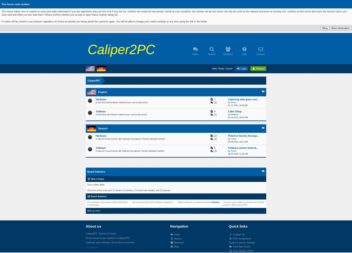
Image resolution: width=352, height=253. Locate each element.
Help (176, 246)
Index (176, 234)
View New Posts (241, 246)
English (102, 92)
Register (260, 68)
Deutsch (102, 128)
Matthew (234, 114)
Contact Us (238, 234)
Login (243, 68)
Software (101, 111)
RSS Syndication (241, 238)
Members (178, 242)
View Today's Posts (243, 251)
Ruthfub (215, 202)
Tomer (233, 102)
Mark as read (93, 211)
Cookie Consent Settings (242, 242)
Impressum (92, 247)
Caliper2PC (94, 80)
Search (177, 238)
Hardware (101, 99)
